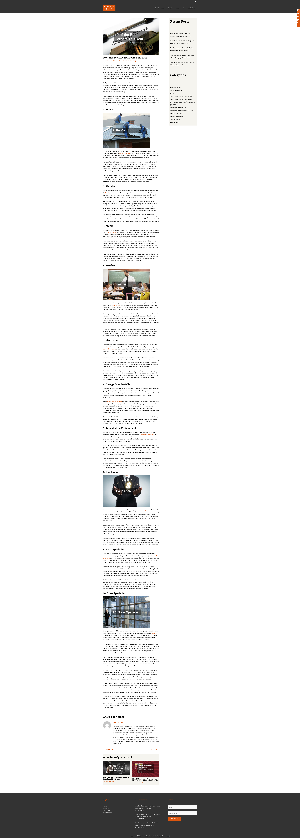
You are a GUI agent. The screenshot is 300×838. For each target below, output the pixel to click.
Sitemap (166, 836)
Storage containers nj (176, 116)
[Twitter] (298, 13)
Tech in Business (175, 119)
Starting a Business (176, 113)
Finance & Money (175, 87)
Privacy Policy (107, 812)
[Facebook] (298, 10)
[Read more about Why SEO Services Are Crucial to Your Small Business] (116, 768)
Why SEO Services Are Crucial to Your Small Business (116, 778)
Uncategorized (174, 122)
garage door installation (114, 401)
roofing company (124, 153)
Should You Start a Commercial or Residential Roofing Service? (145, 779)
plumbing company (110, 193)
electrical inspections (109, 349)
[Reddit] (298, 16)
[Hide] (299, 29)
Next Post (155, 749)
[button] (196, 1)
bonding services (146, 510)
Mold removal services (147, 434)
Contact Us (106, 810)
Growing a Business (176, 90)
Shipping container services (178, 107)
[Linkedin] (298, 19)
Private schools (115, 305)
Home (104, 781)
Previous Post (108, 749)
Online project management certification (182, 96)
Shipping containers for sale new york (181, 110)
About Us (106, 808)
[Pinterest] (298, 22)
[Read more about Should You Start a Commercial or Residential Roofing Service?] (145, 768)
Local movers (112, 232)
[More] (298, 25)
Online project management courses (181, 99)
